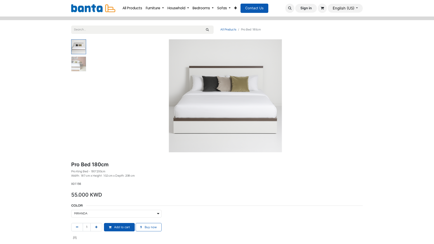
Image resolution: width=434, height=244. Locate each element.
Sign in (306, 8)
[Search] (207, 30)
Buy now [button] (150, 227)
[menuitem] (132, 8)
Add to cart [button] (121, 227)
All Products (228, 29)
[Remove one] (77, 227)
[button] (289, 8)
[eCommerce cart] (322, 8)
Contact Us (254, 8)
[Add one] (96, 227)
